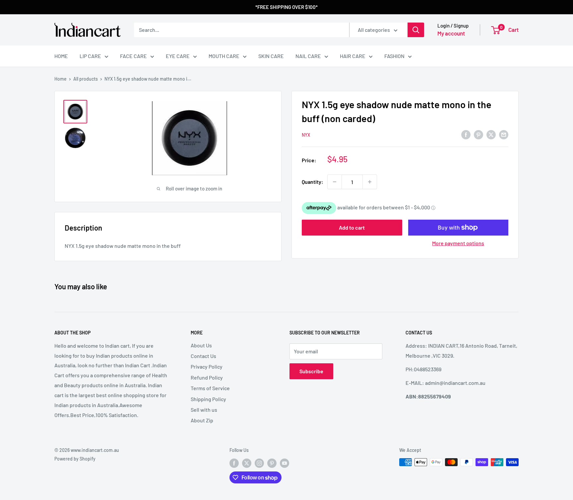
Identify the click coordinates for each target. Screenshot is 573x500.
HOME (61, 56)
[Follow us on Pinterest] (272, 462)
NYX (306, 135)
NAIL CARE (308, 56)
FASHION (394, 56)
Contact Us (203, 356)
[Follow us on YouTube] (284, 462)
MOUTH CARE (224, 56)
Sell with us (204, 409)
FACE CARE (133, 56)
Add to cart (352, 227)
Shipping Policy (208, 399)
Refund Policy (207, 377)
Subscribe (311, 371)
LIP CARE (90, 56)
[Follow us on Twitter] (246, 462)
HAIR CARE (352, 56)
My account (451, 33)
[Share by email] (503, 134)
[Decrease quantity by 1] (335, 182)
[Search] (416, 30)
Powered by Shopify (75, 459)
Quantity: (312, 182)
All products (85, 79)
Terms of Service (210, 388)
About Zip (202, 420)
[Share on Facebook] (466, 134)
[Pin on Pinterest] (478, 134)
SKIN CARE (271, 56)
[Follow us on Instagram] (259, 462)
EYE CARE (178, 56)
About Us (201, 345)
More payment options (458, 243)
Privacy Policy (207, 366)
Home (60, 79)
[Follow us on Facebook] (234, 462)
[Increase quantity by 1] (370, 182)
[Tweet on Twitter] (491, 134)
